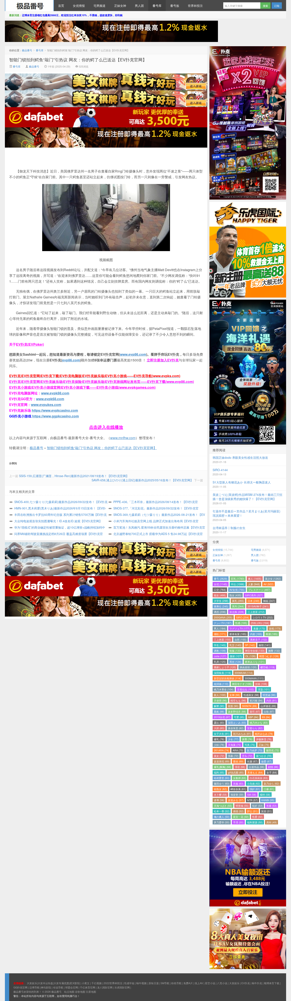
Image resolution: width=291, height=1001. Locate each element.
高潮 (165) (272, 634)
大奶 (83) (219, 728)
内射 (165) (256, 634)
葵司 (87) (255, 711)
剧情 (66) (273, 767)
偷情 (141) (265, 645)
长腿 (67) (252, 761)
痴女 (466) (220, 595)
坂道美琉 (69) (221, 761)
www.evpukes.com (46, 404)
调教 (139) (220, 650)
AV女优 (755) (237, 589)
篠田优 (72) (272, 750)
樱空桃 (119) (267, 667)
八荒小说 (222, 983)
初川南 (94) (256, 700)
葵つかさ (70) (264, 756)
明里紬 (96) (269, 695)
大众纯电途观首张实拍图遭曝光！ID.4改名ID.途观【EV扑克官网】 (58, 521)
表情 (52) (238, 811)
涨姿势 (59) (236, 794)
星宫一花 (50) (241, 816)
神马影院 (46, 987)
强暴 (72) (233, 756)
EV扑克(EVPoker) (30, 344)
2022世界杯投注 (113, 983)
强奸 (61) (255, 789)
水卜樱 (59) (220, 794)
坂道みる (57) (235, 800)
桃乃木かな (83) (259, 722)
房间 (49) (271, 822)
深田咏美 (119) (222, 673)
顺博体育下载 (271, 983)
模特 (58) (265, 794)
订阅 (276, 5)
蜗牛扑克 (257, 983)
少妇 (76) (219, 744)
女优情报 (79, 5)
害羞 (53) (271, 805)
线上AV (199, 983)
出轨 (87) (269, 711)
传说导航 (58, 987)
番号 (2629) (220, 578)
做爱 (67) (266, 761)
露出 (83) (219, 722)
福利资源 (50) (255, 822)
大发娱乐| (32, 983)
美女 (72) (219, 756)
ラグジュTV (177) (239, 628)
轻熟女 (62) (220, 789)
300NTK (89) (249, 706)
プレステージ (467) (259, 589)
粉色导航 (176, 983)
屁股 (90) (233, 706)
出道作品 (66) (256, 767)
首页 (61, 5)
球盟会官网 (71, 987)
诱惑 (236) (220, 612)
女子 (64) (272, 772)
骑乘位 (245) (221, 606)
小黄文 (85, 983)
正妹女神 (120, 5)
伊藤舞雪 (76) (264, 739)
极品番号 (29, 5)
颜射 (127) (236, 656)
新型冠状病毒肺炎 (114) (227, 678)
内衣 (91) (271, 700)
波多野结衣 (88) (237, 711)
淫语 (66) (240, 767)
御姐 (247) (269, 601)
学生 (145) (220, 645)
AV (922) (269, 584)
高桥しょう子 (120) (225, 667)
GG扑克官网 (20, 987)
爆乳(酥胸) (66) (222, 767)
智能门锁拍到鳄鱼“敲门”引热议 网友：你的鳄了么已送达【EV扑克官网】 (78, 59)
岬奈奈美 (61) (238, 789)
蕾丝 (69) (238, 761)
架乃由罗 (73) (254, 750)
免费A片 (188, 983)
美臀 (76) (247, 739)
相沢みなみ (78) (264, 733)
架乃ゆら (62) (271, 783)
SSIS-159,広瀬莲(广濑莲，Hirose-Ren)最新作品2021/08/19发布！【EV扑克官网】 (74, 476)
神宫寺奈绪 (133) (255, 650)
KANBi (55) (267, 800)
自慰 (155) (240, 639)
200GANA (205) (223, 617)
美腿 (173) (259, 628)
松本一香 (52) (221, 811)
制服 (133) (235, 650)
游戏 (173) (275, 628)
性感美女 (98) (251, 695)
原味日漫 (153, 983)
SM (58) (251, 794)
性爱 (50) (257, 816)
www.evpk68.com (50, 398)
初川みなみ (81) (242, 733)
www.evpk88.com (55, 393)
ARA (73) (238, 750)
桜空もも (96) (238, 700)
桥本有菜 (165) (237, 634)
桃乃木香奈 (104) (223, 689)
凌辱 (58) (219, 800)
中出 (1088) (237, 584)
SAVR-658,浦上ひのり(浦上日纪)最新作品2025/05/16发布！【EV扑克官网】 (142, 480)
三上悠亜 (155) (222, 639)
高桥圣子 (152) (258, 639)
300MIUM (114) (244, 673)
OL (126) (250, 656)
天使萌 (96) (220, 700)
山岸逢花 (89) (268, 706)
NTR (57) (252, 800)
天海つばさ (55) (223, 805)
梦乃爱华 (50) (221, 822)
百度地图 (91, 991)
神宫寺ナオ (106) (242, 684)
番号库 (157, 5)
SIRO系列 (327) (254, 595)
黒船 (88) (219, 711)
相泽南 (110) (221, 684)
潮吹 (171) (220, 634)
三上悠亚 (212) (256, 612)
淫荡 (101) (264, 689)
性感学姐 (129, 983)
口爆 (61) (269, 789)
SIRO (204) (242, 617)
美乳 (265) (238, 601)
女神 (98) (234, 695)
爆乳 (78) (219, 739)
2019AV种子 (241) (258, 606)
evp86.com (71, 360)
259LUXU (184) (260, 623)
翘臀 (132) (274, 650)
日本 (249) (253, 601)
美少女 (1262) (273, 578)
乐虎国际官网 (122, 987)
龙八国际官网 (104, 987)
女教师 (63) (239, 778)
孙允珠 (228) (236, 612)
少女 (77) (233, 739)
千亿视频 (96, 983)
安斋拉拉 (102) (245, 689)
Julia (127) (220, 656)
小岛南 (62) (253, 783)
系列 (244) (238, 606)
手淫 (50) (238, 822)
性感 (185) (241, 623)
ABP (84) (253, 717)
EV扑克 (245, 983)
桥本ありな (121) (255, 661)
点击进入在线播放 (106, 427)
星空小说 (210, 983)
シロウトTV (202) (263, 617)
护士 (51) (252, 811)
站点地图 (69, 991)
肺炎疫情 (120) (248, 667)
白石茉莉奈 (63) (259, 778)
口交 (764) (220, 589)
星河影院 (75, 983)
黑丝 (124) (235, 661)
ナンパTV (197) (223, 623)
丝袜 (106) (261, 684)
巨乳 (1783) (237, 578)
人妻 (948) (254, 584)
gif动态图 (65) (236, 772)
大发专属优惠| (62, 983)
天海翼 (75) (234, 744)
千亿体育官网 (87, 987)
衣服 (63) (238, 783)
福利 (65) (219, 772)
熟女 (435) (235, 595)
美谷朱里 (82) (235, 728)
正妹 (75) (264, 744)
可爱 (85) (239, 717)
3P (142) (250, 645)
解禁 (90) (219, 706)
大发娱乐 (234, 983)
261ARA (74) (221, 750)
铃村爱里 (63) (221, 778)
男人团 (139, 5)
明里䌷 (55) (242, 805)
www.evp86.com (133, 354)
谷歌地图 (80, 991)
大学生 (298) (221, 601)
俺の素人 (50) (221, 816)
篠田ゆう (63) (221, 783)
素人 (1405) (254, 578)
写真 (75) (250, 744)
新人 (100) (220, 695)
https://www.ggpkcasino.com (55, 416)
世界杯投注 (195, 5)
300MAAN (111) (254, 678)
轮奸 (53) (257, 805)
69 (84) (266, 717)
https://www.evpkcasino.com (55, 410)
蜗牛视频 (141, 983)
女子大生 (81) (221, 733)
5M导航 (165, 983)
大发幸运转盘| (46, 983)
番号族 (174, 5)
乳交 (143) (235, 645)
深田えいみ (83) (237, 722)
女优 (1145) (220, 584)
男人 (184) (220, 628)
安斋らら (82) (255, 728)
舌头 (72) (247, 756)
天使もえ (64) (255, 772)
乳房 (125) (220, 661)
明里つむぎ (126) (269, 656)
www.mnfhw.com (122, 437)
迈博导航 (34, 987)
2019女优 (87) (222, 717)
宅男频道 (99, 5)
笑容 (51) (266, 811)
